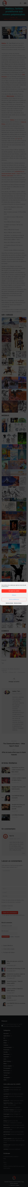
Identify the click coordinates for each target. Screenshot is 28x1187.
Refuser (14, 595)
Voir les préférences (14, 599)
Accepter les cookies (14, 591)
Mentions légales (9, 603)
